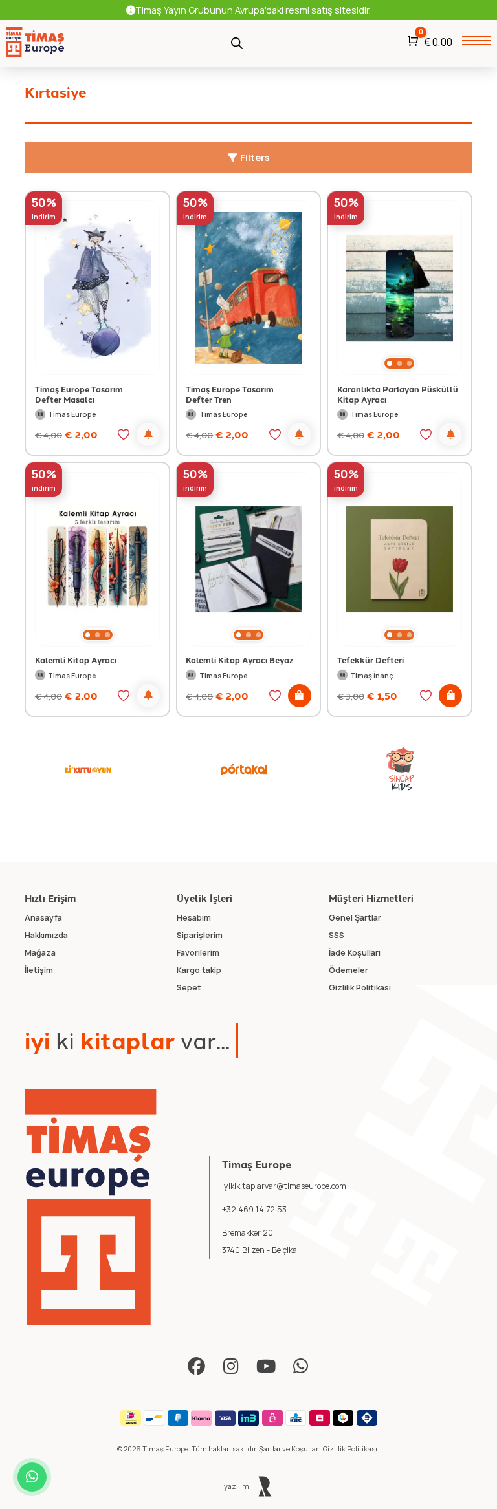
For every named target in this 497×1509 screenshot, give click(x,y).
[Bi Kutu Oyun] (88, 769)
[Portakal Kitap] (244, 769)
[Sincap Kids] (400, 769)
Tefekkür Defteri (370, 660)
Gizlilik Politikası (351, 1448)
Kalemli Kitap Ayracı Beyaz (239, 660)
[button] (389, 363)
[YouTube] (266, 1366)
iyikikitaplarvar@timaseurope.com (284, 1186)
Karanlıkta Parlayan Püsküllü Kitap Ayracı (397, 394)
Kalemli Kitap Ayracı (75, 660)
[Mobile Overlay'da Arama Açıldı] (236, 42)
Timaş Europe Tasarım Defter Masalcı (79, 394)
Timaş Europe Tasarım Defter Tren (230, 394)
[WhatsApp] (301, 1366)
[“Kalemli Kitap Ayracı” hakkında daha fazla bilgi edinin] (148, 695)
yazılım (237, 1486)
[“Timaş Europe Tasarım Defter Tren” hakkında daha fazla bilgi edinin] (299, 434)
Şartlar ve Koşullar (289, 1448)
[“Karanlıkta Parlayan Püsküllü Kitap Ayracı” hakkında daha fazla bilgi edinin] (450, 434)
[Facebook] (196, 1366)
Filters (253, 157)
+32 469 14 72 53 (254, 1209)
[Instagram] (231, 1366)
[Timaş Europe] (90, 1207)
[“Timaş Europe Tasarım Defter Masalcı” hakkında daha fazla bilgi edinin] (148, 434)
